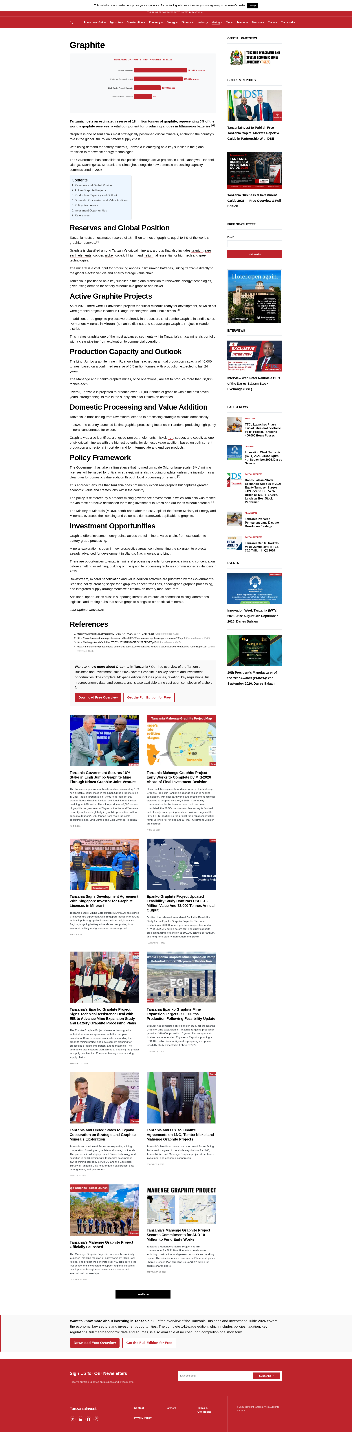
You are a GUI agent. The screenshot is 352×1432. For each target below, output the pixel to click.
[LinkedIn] (80, 1419)
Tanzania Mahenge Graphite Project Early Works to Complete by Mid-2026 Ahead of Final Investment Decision (179, 777)
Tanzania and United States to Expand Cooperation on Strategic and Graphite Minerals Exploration (103, 1134)
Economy (249, 446)
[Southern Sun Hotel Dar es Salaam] (254, 296)
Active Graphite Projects (90, 190)
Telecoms (250, 418)
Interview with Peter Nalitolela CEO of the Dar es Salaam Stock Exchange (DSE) (253, 383)
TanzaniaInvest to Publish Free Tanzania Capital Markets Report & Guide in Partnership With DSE (253, 133)
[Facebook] (88, 1419)
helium (148, 255)
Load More (143, 1294)
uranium (197, 250)
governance (143, 498)
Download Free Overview (98, 697)
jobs (115, 490)
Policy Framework (86, 205)
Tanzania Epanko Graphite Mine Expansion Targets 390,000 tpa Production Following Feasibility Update (181, 1014)
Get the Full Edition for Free (149, 697)
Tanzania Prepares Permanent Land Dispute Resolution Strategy (262, 522)
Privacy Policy (143, 1417)
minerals (172, 134)
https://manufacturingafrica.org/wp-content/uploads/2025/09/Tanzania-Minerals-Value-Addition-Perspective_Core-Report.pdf (142, 646)
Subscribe (265, 1375)
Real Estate (251, 513)
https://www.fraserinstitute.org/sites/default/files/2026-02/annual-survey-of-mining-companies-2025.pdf (131, 638)
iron (170, 437)
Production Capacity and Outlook (96, 195)
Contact (139, 1407)
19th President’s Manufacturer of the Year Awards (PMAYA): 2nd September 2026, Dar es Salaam (252, 678)
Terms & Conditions (204, 1409)
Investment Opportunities (91, 210)
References (82, 215)
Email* (230, 237)
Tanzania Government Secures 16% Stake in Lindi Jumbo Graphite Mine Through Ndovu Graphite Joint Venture (103, 777)
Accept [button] (253, 6)
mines (126, 379)
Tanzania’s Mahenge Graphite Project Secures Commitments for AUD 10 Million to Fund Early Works (178, 1234)
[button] (71, 22)
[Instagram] (96, 1419)
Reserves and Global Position (94, 185)
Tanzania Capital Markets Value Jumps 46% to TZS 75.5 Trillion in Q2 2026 (262, 547)
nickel (109, 255)
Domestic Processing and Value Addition (101, 200)
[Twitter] (73, 1419)
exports (136, 417)
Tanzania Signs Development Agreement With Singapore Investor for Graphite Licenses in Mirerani (104, 901)
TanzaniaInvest (83, 1408)
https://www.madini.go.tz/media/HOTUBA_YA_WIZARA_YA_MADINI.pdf (115, 633)
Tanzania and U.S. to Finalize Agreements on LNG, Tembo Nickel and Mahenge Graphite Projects (180, 1134)
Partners (171, 1407)
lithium (184, 126)
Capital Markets (253, 474)
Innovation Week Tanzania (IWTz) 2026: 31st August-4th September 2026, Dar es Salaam (252, 616)
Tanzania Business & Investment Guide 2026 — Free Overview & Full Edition (254, 200)
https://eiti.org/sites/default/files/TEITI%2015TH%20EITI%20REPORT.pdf (116, 642)
